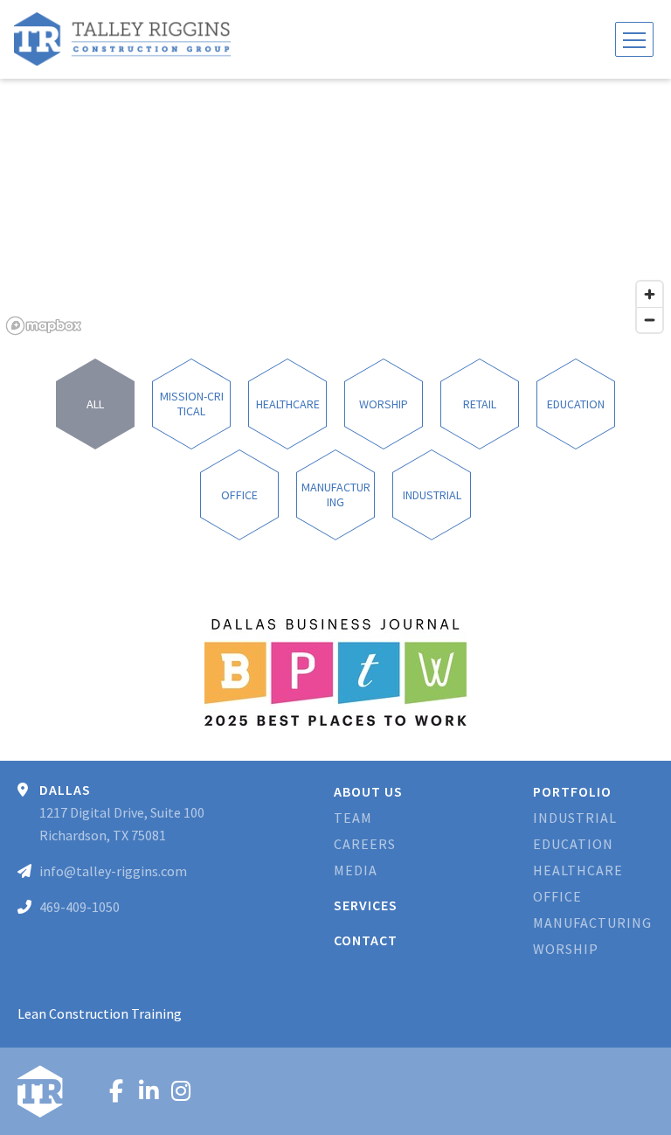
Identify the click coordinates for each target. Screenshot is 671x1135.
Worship (565, 948)
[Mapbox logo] (43, 326)
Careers (365, 844)
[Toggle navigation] (634, 39)
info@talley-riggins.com (113, 871)
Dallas (65, 789)
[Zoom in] (649, 294)
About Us (368, 791)
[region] (335, 210)
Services (366, 905)
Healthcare (578, 870)
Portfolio (572, 791)
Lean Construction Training (99, 1013)
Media (355, 870)
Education (573, 844)
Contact (366, 940)
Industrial (575, 817)
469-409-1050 (79, 907)
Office (557, 896)
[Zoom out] (649, 319)
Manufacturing (592, 922)
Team (353, 817)
